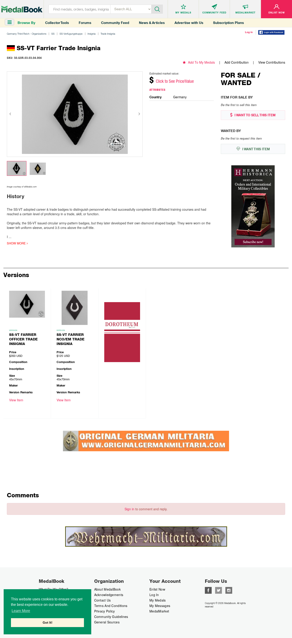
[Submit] (157, 9)
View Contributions (271, 62)
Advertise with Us (189, 23)
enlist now (157, 589)
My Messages (159, 605)
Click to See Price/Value (175, 81)
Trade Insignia (108, 33)
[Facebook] (208, 590)
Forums (85, 23)
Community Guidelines (111, 616)
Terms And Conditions (111, 605)
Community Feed (115, 23)
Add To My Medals (201, 62)
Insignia (92, 33)
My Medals (157, 600)
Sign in (129, 509)
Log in (249, 32)
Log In (154, 594)
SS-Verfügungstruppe (71, 33)
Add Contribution (236, 62)
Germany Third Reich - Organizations (26, 33)
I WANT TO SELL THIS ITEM (255, 115)
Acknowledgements (108, 594)
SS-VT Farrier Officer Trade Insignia (23, 339)
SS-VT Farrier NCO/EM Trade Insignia (70, 339)
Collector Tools (57, 23)
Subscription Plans (228, 23)
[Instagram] (228, 590)
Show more (17, 243)
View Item (16, 400)
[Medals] (21, 9)
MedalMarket (159, 611)
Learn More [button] (21, 611)
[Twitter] (218, 590)
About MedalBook (107, 589)
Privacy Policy (104, 611)
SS (53, 33)
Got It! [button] (47, 622)
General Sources (107, 622)
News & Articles (152, 23)
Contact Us (102, 600)
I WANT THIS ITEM (255, 149)
